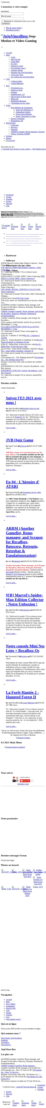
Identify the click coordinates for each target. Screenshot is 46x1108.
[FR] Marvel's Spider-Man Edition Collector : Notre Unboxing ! (25, 599)
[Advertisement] (23, 920)
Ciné (8, 79)
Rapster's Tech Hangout (15, 574)
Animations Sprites (23, 112)
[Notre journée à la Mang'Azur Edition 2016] (27, 896)
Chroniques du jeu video (20, 103)
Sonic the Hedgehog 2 (24, 110)
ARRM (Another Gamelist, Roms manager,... (18, 1066)
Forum (8, 1013)
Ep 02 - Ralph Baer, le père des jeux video (21, 345)
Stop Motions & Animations (22, 108)
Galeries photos (17, 70)
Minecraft (14, 99)
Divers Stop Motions (24, 114)
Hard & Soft (10, 123)
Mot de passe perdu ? (14, 28)
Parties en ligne (17, 90)
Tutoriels (14, 130)
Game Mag (15, 62)
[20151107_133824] (8, 872)
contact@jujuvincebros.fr (26, 1087)
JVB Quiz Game (22, 298)
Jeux (7, 86)
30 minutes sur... (17, 88)
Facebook (9, 195)
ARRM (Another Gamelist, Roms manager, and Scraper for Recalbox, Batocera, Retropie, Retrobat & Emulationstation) (22, 313)
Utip (7, 206)
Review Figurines (18, 119)
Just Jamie (10, 572)
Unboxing (15, 125)
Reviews (14, 127)
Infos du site (15, 59)
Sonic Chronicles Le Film (26, 116)
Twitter (8, 197)
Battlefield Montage (18, 101)
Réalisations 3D (17, 121)
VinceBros (5, 1042)
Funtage (14, 92)
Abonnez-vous (23, 784)
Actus (13, 57)
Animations (10, 1006)
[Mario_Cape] (6, 889)
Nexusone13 (6, 1045)
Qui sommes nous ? (18, 68)
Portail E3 (18, 417)
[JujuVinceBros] (15, 36)
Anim (8, 105)
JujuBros (4, 1040)
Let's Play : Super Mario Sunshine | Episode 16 (22, 350)
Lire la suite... (11, 428)
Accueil (9, 53)
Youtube (9, 199)
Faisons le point (17, 66)
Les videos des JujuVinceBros (22, 77)
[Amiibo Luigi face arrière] (38, 874)
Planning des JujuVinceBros (22, 73)
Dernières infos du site (30, 408)
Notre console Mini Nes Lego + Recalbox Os (25, 648)
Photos (8, 138)
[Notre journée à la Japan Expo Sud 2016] (27, 877)
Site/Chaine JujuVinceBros (11, 1038)
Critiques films (16, 81)
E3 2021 (14, 64)
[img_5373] (38, 887)
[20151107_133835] (19, 889)
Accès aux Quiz (17, 75)
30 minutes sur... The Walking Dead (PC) (22, 358)
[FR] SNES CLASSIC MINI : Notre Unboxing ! (23, 277)
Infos (8, 55)
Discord (9, 204)
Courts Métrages (17, 83)
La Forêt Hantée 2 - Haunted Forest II (22, 694)
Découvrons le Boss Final (21, 97)
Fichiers (9, 136)
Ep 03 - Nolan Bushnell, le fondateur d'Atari (22, 341)
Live (7, 1017)
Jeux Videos (10, 1004)
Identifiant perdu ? (13, 30)
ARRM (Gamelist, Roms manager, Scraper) (28, 132)
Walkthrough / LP (18, 94)
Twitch (8, 201)
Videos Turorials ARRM (20, 134)
